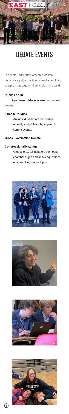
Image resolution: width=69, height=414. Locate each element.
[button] (4, 5)
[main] (34, 54)
